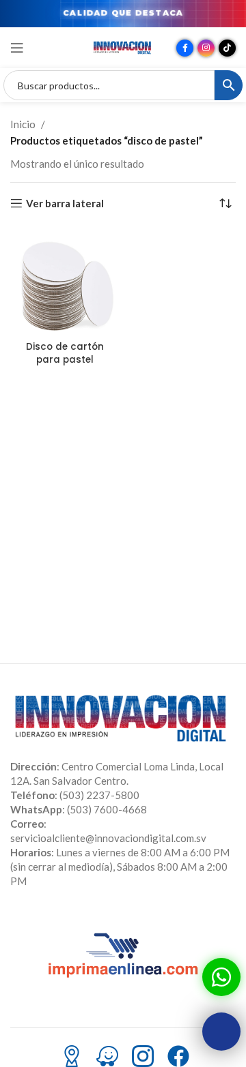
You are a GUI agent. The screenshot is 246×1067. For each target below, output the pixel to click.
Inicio (23, 124)
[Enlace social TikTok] (227, 48)
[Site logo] (123, 46)
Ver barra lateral (65, 203)
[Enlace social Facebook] (184, 48)
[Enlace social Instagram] (206, 48)
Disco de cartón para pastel (65, 353)
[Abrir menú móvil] (17, 47)
